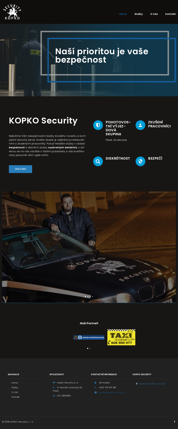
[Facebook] (174, 421)
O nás (154, 14)
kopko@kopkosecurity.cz (112, 392)
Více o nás (20, 169)
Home (123, 14)
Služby (138, 14)
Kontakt (170, 14)
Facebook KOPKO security (152, 383)
